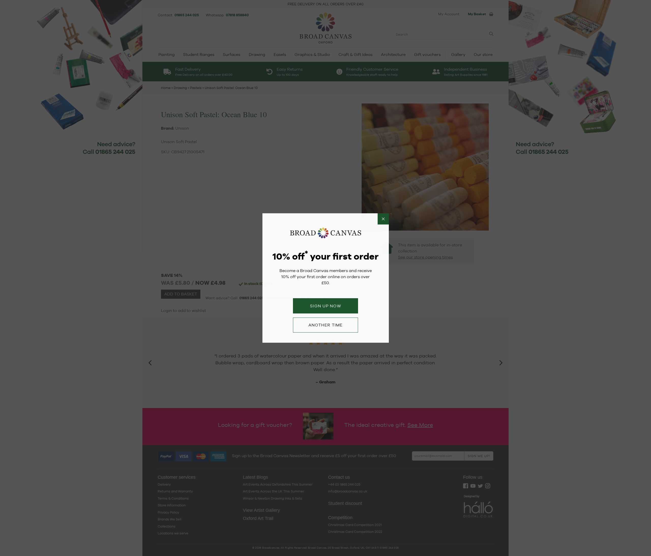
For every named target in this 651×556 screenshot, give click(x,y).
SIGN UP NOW (325, 306)
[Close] (383, 218)
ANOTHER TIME (325, 325)
